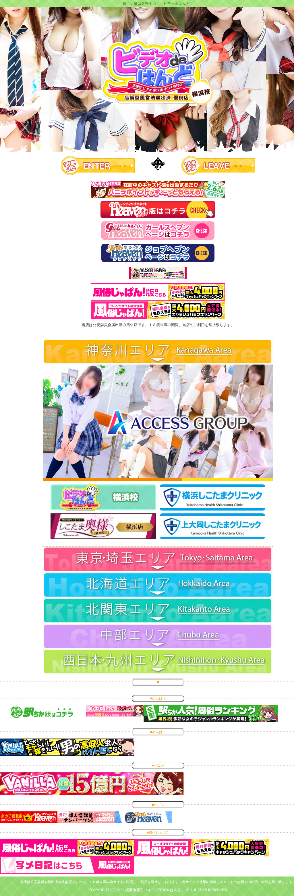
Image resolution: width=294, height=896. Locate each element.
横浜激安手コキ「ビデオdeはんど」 (155, 890)
